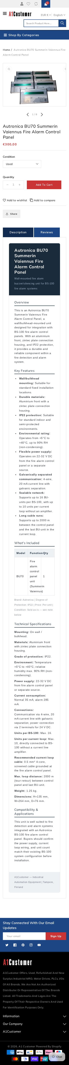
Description (18, 232)
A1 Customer (27, 1046)
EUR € (44, 15)
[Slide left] (27, 115)
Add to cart (44, 184)
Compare (36, 4)
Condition (9, 156)
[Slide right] (41, 115)
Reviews (47, 232)
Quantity (8, 177)
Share (13, 213)
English (58, 15)
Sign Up (56, 936)
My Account (21, 4)
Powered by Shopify (49, 1046)
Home (6, 49)
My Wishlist (29, 4)
